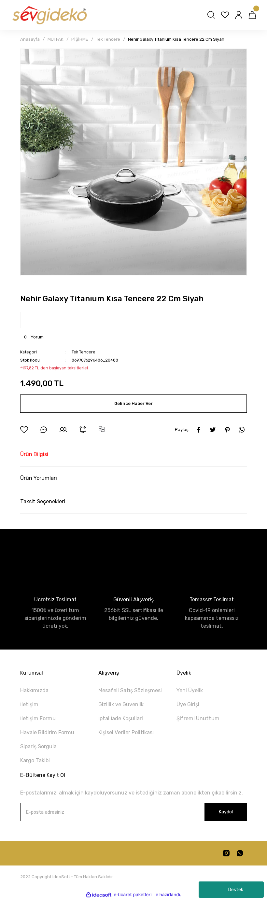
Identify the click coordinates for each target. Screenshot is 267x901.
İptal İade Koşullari (120, 718)
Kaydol (225, 812)
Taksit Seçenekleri (42, 501)
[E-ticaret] (133, 894)
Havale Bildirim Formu (47, 732)
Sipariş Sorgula (38, 746)
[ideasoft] (99, 894)
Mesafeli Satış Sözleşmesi (130, 690)
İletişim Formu (38, 718)
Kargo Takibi (35, 760)
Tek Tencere (83, 352)
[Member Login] (239, 14)
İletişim (29, 704)
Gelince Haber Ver (133, 403)
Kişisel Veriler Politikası (126, 732)
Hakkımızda (34, 690)
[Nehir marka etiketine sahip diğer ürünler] (39, 320)
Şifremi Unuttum (197, 718)
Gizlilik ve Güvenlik (121, 704)
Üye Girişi (187, 704)
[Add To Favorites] (24, 430)
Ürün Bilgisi (34, 454)
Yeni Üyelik (189, 690)
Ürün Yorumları (38, 478)
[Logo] (49, 15)
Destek (235, 890)
